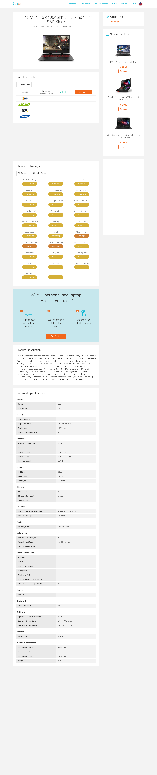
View (84, 92)
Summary (24, 173)
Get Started (56, 336)
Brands (114, 4)
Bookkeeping (55, 211)
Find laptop (85, 4)
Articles (124, 4)
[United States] (140, 4)
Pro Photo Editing (29, 263)
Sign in (133, 4)
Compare (123, 71)
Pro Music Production (29, 211)
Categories (71, 4)
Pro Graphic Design (56, 201)
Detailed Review (40, 173)
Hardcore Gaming (81, 180)
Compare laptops (101, 4)
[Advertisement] (56, 142)
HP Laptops (115, 22)
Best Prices (25, 84)
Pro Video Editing (29, 180)
